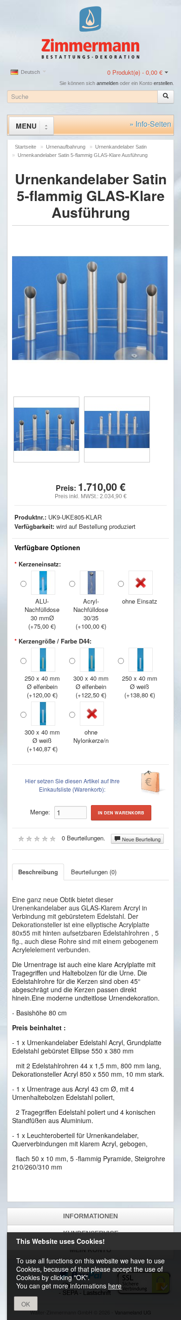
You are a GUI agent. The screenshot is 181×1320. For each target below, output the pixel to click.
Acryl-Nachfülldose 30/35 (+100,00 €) (90, 614)
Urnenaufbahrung (65, 147)
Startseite (25, 147)
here (115, 1285)
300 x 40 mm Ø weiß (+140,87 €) (42, 740)
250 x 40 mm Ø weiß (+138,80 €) (139, 686)
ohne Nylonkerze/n (91, 736)
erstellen (163, 83)
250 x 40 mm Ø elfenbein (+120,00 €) (42, 686)
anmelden (107, 83)
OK (25, 1304)
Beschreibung (38, 871)
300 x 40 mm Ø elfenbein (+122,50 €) (91, 686)
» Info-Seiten (150, 123)
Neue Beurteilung (141, 839)
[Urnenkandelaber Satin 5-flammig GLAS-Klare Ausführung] (46, 429)
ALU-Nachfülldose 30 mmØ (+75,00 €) (42, 614)
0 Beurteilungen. (83, 837)
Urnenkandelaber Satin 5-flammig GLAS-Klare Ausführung (83, 155)
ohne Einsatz (139, 601)
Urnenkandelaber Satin (121, 147)
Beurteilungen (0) (93, 871)
